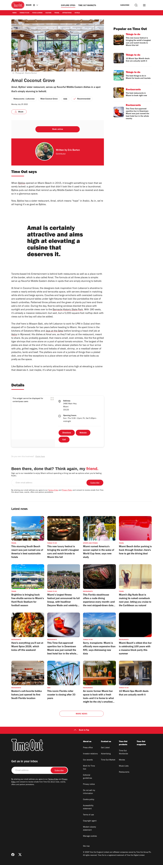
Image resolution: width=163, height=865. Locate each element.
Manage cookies (90, 836)
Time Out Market (108, 760)
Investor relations (90, 754)
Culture (48, 13)
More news (81, 714)
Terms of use (88, 815)
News (14, 13)
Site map (86, 846)
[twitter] (20, 854)
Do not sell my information (89, 792)
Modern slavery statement (89, 828)
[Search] (136, 5)
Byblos (21, 183)
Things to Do (24, 13)
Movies (122, 760)
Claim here (40, 457)
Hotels (77, 13)
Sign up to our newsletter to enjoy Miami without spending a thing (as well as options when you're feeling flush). (56, 474)
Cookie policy (88, 800)
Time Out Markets (87, 6)
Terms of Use (53, 490)
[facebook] (12, 854)
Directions (66, 433)
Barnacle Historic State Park (68, 310)
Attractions (67, 13)
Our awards (88, 760)
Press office (88, 748)
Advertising (106, 754)
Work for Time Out (89, 767)
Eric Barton (74, 150)
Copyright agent (90, 821)
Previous (15, 44)
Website (83, 433)
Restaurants (124, 772)
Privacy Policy (67, 490)
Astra (14, 335)
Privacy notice (89, 784)
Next (99, 44)
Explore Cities (68, 6)
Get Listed (105, 748)
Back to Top (84, 730)
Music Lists (123, 766)
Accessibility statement (88, 807)
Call (64, 440)
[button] (52, 399)
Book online (57, 129)
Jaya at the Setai (54, 331)
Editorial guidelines (87, 776)
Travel (56, 13)
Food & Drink (37, 13)
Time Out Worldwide (123, 752)
